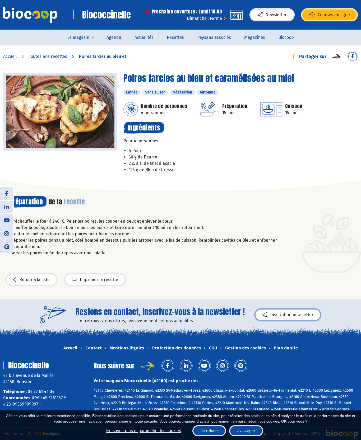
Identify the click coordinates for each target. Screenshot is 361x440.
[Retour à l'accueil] (30, 15)
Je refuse (209, 430)
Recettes (175, 37)
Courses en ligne (334, 14)
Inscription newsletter (291, 314)
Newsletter (276, 14)
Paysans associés (214, 37)
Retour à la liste (34, 279)
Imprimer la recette (99, 279)
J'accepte (246, 430)
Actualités (144, 37)
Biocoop (286, 37)
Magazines (254, 37)
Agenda (114, 37)
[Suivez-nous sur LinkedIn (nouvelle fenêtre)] (6, 206)
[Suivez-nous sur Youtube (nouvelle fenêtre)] (6, 220)
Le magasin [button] (78, 37)
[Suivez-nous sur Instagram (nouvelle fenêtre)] (6, 233)
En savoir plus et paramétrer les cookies (143, 430)
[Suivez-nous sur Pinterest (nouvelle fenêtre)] (6, 246)
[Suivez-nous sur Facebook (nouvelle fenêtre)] (6, 193)
